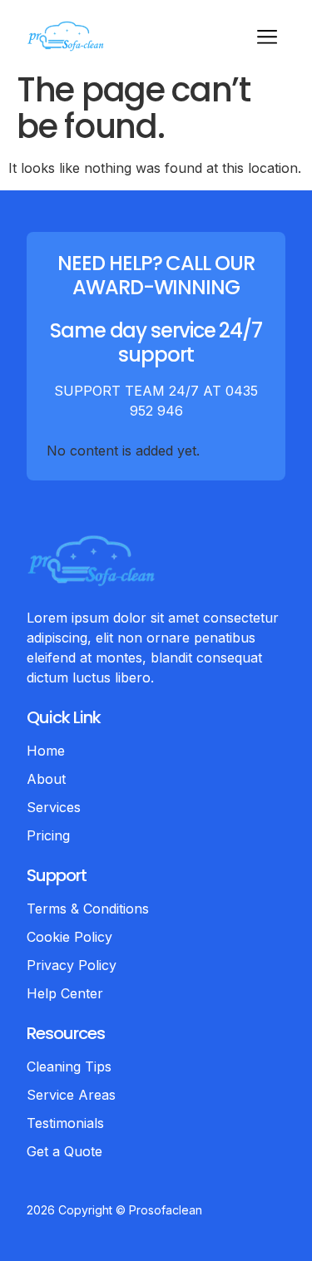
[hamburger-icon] (266, 39)
